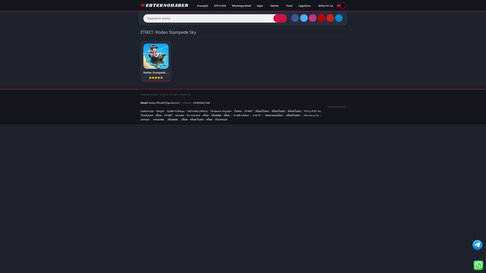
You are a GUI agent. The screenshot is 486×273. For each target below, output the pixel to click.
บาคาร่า (257, 115)
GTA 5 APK (220, 5)
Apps (260, 5)
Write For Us (325, 5)
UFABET (248, 111)
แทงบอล (179, 115)
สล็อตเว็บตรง (262, 111)
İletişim (160, 111)
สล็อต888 (216, 115)
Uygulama (304, 5)
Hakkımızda (147, 111)
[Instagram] (312, 18)
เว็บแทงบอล (146, 115)
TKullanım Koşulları (221, 111)
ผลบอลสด (158, 119)
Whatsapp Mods (241, 5)
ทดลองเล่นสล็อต (273, 115)
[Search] (280, 18)
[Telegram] (339, 18)
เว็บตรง (238, 111)
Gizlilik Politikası (176, 111)
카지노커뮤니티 (312, 111)
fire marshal (193, 115)
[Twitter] (304, 18)
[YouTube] (321, 18)
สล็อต (158, 115)
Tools (289, 5)
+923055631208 (201, 102)
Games (275, 5)
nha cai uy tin (311, 115)
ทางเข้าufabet (241, 115)
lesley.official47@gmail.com (164, 102)
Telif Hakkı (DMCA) (197, 111)
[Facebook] (295, 18)
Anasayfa (202, 5)
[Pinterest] (330, 18)
